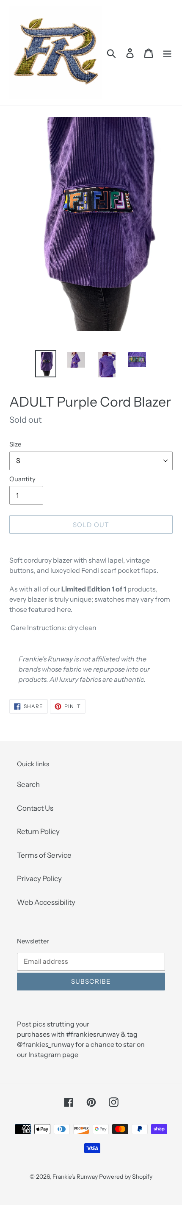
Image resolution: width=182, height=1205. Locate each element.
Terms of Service (44, 855)
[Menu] (167, 53)
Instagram (44, 1054)
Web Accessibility (46, 902)
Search (28, 784)
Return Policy (38, 831)
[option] (45, 363)
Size (15, 444)
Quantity (22, 479)
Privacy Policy (39, 878)
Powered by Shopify (125, 1176)
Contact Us (35, 808)
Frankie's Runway (75, 1176)
